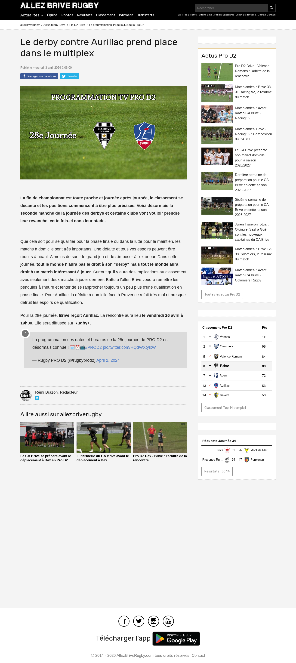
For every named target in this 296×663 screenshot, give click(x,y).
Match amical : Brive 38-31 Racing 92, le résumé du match (253, 92)
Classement (105, 15)
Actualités (30, 15)
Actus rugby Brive (54, 25)
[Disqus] (103, 536)
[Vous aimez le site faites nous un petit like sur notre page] (124, 620)
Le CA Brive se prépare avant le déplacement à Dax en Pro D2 (45, 458)
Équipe (52, 15)
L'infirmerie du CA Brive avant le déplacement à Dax (103, 458)
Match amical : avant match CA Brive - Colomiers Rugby (250, 275)
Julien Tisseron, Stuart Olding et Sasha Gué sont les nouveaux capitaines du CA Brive (252, 231)
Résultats (84, 15)
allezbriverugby (30, 25)
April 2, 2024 (108, 360)
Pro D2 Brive (77, 25)
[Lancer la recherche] (271, 8)
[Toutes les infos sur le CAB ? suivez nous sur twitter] (138, 620)
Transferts (145, 15)
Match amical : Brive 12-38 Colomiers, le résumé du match (253, 254)
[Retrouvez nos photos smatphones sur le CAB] (153, 620)
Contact (198, 655)
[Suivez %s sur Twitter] (37, 398)
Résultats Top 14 (217, 471)
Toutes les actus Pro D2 (222, 294)
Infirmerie (126, 15)
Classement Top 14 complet (225, 408)
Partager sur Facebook (41, 76)
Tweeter (72, 76)
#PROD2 (93, 347)
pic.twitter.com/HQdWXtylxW (129, 347)
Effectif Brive (206, 14)
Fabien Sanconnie (224, 14)
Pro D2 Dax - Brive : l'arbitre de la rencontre (160, 458)
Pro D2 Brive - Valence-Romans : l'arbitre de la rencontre (253, 71)
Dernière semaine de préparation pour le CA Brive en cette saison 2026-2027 (251, 182)
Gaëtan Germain (267, 14)
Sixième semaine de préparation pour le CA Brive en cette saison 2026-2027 (251, 207)
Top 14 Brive (190, 14)
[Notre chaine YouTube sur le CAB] (168, 620)
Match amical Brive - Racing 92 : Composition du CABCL (253, 134)
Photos (67, 15)
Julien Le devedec (246, 14)
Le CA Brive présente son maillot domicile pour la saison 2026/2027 (251, 157)
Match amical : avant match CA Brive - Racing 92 (250, 113)
